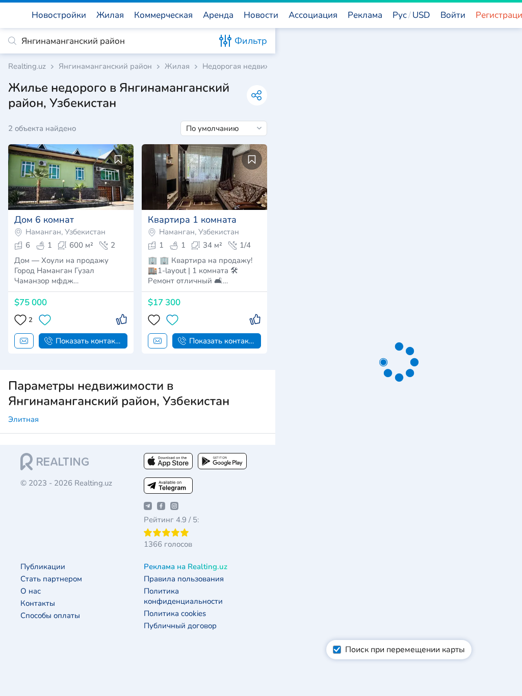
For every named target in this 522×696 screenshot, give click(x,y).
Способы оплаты (50, 616)
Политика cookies (175, 614)
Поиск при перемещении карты (405, 649)
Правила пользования (184, 579)
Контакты (37, 603)
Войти (452, 15)
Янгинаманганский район (105, 66)
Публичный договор (180, 626)
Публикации (42, 567)
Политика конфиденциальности (183, 596)
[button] (411, 15)
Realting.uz (27, 66)
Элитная (23, 419)
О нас (30, 591)
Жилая (177, 66)
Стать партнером (51, 579)
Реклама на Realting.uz (185, 567)
